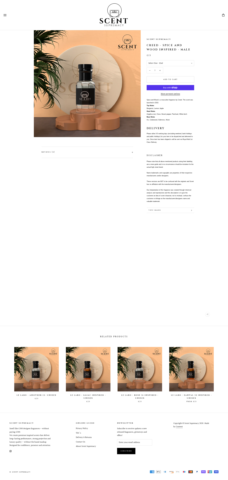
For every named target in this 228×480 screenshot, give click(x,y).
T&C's (78, 433)
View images (155, 210)
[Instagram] (11, 451)
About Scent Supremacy (86, 446)
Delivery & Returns (84, 437)
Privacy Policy (82, 428)
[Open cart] (223, 15)
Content (179, 426)
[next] (220, 372)
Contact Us (80, 441)
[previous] (7, 372)
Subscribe (126, 451)
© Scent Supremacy (20, 472)
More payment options (170, 93)
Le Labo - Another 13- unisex (36, 395)
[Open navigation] (5, 15)
